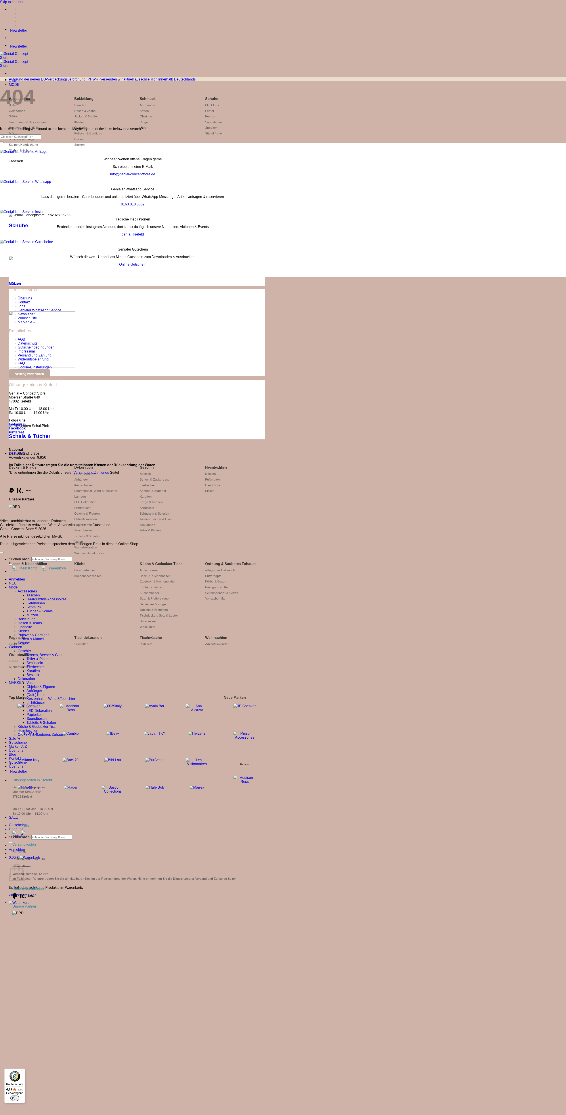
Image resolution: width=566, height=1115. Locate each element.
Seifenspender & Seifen (221, 593)
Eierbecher (147, 485)
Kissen (209, 490)
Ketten (144, 111)
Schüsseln (147, 508)
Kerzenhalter (83, 485)
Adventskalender (217, 644)
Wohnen (15, 647)
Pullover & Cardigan (88, 133)
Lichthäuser (82, 508)
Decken (210, 473)
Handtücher (213, 485)
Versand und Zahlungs (91, 472)
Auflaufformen (149, 570)
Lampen (80, 496)
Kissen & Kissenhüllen (28, 564)
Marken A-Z (27, 322)
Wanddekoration (85, 547)
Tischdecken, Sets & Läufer (159, 615)
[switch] (14, 1098)
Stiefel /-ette (213, 133)
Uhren (144, 127)
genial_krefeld (133, 234)
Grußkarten (17, 644)
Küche (79, 564)
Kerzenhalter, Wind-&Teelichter (95, 490)
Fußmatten (213, 479)
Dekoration (83, 467)
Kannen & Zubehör (153, 490)
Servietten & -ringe (153, 604)
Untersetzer (148, 621)
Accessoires (27, 591)
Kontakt (24, 302)
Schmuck (148, 99)
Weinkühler (147, 626)
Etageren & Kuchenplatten (158, 581)
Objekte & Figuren (87, 513)
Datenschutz (27, 343)
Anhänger (81, 479)
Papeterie (17, 638)
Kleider (23, 631)
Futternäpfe (213, 576)
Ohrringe (146, 116)
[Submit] (10, 842)
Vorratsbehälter (216, 598)
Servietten (81, 644)
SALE (13, 817)
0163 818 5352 (133, 204)
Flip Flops (212, 105)
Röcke (78, 139)
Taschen (16, 161)
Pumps (210, 116)
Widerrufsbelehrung (33, 359)
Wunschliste (27, 318)
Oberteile (25, 627)
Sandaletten (213, 122)
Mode (13, 587)
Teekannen (147, 525)
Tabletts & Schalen (87, 536)
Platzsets (146, 644)
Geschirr (147, 467)
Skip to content (11, 2)
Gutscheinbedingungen (36, 347)
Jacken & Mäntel (31, 639)
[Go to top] (2, 552)
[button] (19, 902)
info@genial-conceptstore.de (132, 174)
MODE (14, 84)
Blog (12, 754)
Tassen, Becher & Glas (156, 519)
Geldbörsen (17, 111)
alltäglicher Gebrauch (220, 570)
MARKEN (16, 682)
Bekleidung (84, 99)
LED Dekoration (85, 502)
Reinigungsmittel (216, 587)
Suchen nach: (20, 837)
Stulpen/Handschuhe (23, 144)
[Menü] (22, 1071)
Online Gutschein (132, 264)
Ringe (144, 122)
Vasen (78, 541)
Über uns (16, 829)
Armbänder (147, 105)
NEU (13, 583)
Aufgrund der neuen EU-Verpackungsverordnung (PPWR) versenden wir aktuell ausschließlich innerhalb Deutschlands (102, 79)
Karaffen (146, 496)
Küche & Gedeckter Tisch (161, 564)
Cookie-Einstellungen (35, 367)
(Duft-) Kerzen (37, 695)
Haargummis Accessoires (47, 599)
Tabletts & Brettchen (154, 609)
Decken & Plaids (22, 467)
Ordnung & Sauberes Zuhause (230, 564)
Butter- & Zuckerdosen (155, 479)
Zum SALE (90, 1011)
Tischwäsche (151, 638)
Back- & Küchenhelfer (155, 576)
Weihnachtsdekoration (89, 553)
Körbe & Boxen (215, 581)
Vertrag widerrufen (29, 374)
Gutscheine (18, 742)
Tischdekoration (88, 638)
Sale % (14, 738)
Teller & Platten (150, 530)
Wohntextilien (20, 655)
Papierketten (36, 715)
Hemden (80, 105)
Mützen (14, 133)
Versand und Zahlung (35, 355)
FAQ (21, 363)
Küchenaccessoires (87, 576)
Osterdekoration (85, 519)
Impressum (26, 351)
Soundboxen (83, 530)
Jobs (21, 306)
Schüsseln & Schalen (154, 513)
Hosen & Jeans (85, 111)
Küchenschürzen (151, 587)
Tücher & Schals (40, 611)
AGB (21, 339)
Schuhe (211, 99)
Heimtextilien (216, 467)
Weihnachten (216, 638)
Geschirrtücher (84, 570)
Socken (79, 144)
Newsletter (26, 314)
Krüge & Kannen (151, 502)
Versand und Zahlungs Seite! (215, 878)
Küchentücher (149, 593)
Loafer (209, 111)
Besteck (145, 473)
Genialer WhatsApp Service (39, 310)
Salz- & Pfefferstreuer (155, 598)
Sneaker (211, 127)
